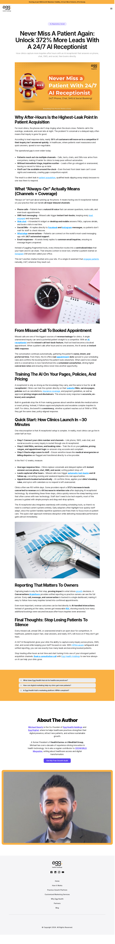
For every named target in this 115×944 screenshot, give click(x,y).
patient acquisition (47, 177)
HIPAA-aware (78, 645)
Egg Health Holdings (70, 656)
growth (79, 591)
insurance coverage (51, 391)
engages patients (91, 259)
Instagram (19, 254)
